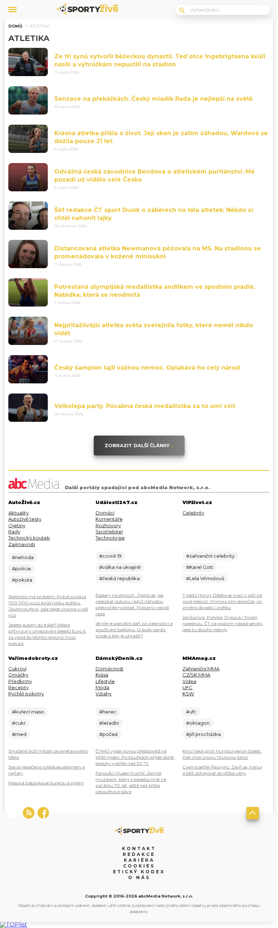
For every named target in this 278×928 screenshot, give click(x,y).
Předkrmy (20, 681)
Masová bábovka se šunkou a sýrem (46, 783)
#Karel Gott (199, 567)
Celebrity (193, 513)
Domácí (105, 513)
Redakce (139, 854)
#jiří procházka (203, 734)
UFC (187, 687)
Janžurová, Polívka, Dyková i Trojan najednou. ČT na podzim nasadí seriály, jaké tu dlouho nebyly (223, 623)
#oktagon (198, 723)
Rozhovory (108, 525)
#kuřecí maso (28, 712)
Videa (189, 681)
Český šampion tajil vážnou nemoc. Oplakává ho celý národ (147, 367)
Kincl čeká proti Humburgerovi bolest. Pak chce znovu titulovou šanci (222, 754)
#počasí (108, 734)
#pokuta (22, 580)
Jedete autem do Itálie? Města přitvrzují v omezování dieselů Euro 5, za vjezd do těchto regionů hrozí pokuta (47, 634)
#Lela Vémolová (205, 578)
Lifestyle (105, 681)
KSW (188, 693)
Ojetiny (16, 525)
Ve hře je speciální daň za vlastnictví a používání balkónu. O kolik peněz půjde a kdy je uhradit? (134, 629)
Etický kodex (139, 871)
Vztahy (103, 693)
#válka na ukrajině (120, 567)
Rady (14, 531)
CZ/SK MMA (196, 675)
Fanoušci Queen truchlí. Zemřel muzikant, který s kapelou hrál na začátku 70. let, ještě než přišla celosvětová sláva (131, 782)
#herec (108, 712)
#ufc (191, 712)
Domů (15, 26)
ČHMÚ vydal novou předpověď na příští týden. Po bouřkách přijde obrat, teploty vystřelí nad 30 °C (135, 757)
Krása (102, 675)
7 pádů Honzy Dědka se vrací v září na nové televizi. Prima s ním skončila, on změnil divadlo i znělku (222, 601)
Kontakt (139, 848)
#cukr (19, 723)
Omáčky (18, 675)
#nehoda (23, 557)
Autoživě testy (24, 519)
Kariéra (139, 860)
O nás (139, 877)
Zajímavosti (21, 544)
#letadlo (109, 723)
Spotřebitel (109, 531)
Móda (102, 687)
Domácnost (109, 668)
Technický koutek (29, 538)
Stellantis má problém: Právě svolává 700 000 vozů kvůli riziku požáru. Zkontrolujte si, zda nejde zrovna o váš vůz (48, 606)
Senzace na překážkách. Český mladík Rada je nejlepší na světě (153, 98)
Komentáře (109, 519)
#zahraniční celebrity (210, 556)
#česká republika (119, 578)
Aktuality (18, 513)
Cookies (139, 866)
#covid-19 (110, 556)
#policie (21, 568)
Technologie (110, 538)
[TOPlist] (13, 924)
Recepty (18, 687)
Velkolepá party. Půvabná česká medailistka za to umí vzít (144, 406)
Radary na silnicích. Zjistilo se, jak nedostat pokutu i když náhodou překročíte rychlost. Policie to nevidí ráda (132, 604)
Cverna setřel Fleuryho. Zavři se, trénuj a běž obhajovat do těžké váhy (222, 770)
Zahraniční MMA (200, 668)
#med (19, 734)
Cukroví (17, 668)
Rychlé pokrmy (26, 693)
